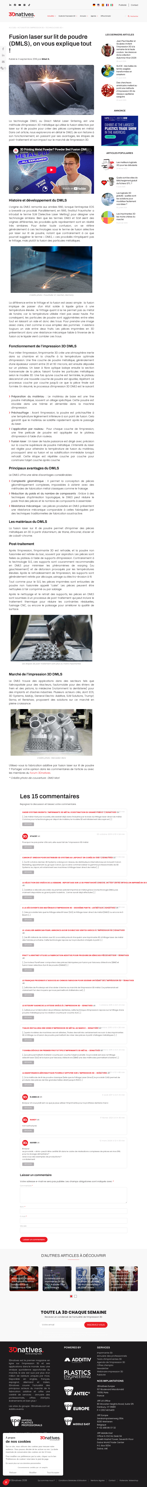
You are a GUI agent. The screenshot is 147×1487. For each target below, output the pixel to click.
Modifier (33, 1472)
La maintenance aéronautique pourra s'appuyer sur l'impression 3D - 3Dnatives (64, 1073)
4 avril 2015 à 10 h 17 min (113, 954)
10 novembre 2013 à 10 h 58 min (110, 882)
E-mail (23, 1216)
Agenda (93, 16)
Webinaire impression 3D (110, 1371)
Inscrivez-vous (96, 1325)
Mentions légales (98, 1480)
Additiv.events (16, 1409)
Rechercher (134, 16)
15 (3, 68)
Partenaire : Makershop (129, 1480)
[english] (98, 5)
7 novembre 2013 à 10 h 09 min (110, 857)
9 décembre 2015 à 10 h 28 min (110, 1027)
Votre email (48, 1324)
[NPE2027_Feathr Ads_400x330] (119, 131)
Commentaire (26, 1186)
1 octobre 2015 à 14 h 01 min (112, 1005)
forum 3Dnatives (40, 773)
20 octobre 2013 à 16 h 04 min (111, 834)
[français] (107, 5)
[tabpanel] (23, 1278)
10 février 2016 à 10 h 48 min (112, 1072)
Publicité (122, 5)
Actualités (50, 16)
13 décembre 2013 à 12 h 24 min (110, 929)
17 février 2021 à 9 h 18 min (112, 1117)
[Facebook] (3, 49)
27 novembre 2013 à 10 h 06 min (110, 907)
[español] (103, 5)
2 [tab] (75, 1296)
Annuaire (83, 16)
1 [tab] (71, 1296)
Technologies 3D (54, 27)
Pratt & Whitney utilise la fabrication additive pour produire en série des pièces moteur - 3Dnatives (75, 955)
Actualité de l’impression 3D (31, 27)
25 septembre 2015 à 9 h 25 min (109, 980)
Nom (22, 1207)
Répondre (28, 824)
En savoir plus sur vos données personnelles (23, 1463)
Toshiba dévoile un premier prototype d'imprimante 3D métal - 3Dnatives (61, 1050)
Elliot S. (46, 59)
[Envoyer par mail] (3, 62)
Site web (23, 1226)
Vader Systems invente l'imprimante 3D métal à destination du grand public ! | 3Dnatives (69, 812)
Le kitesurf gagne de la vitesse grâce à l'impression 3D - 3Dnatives (57, 1005)
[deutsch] (94, 5)
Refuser (13, 1472)
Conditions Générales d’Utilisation (73, 1480)
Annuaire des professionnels (112, 1356)
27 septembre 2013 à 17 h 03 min (109, 811)
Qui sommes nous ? (46, 1480)
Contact (134, 5)
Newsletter (103, 1368)
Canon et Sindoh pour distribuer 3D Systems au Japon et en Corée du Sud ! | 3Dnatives (67, 857)
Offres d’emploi (106, 16)
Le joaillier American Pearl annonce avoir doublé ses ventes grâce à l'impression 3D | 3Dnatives (73, 930)
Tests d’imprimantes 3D (109, 1359)
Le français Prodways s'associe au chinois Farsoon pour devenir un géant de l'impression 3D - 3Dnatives (78, 980)
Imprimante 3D (105, 1352)
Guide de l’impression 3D (67, 16)
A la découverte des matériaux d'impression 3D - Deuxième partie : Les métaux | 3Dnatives (68, 908)
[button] (6, 1482)
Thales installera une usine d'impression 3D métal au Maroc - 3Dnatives (60, 1028)
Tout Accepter (53, 1472)
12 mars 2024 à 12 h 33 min (112, 1140)
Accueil (12, 27)
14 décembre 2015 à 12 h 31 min (110, 1049)
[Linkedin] (3, 55)
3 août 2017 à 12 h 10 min (113, 1095)
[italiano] (112, 5)
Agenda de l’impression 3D (111, 1362)
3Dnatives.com (39, 1406)
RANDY (33, 1120)
